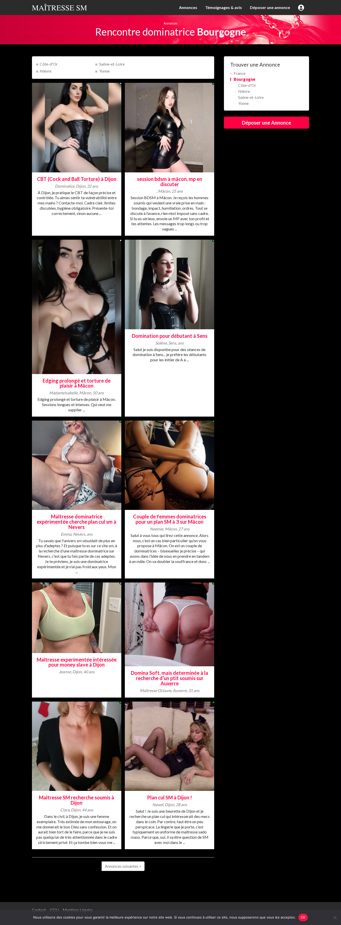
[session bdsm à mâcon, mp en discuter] (169, 127)
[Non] (334, 917)
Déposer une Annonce (266, 123)
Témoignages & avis (223, 7)
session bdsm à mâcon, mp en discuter (169, 181)
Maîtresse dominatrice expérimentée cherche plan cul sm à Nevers (76, 521)
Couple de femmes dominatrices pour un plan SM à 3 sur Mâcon (169, 519)
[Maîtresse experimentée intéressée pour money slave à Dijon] (76, 617)
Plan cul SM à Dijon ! (169, 797)
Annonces (188, 7)
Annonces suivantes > (123, 866)
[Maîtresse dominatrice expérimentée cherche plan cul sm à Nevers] (76, 464)
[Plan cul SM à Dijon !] (169, 745)
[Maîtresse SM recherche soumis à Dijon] (76, 745)
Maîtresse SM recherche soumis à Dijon (76, 800)
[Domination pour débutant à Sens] (169, 283)
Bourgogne (244, 79)
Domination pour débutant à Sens (169, 336)
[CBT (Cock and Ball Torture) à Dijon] (76, 127)
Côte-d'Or (49, 64)
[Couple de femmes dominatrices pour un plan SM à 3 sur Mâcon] (169, 464)
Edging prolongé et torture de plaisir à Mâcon (77, 383)
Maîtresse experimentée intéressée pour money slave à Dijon (77, 662)
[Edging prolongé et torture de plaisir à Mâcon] (76, 306)
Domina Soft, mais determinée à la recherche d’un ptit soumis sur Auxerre (169, 678)
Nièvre (45, 71)
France (239, 73)
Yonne (104, 71)
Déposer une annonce (270, 7)
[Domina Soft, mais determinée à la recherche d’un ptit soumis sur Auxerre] (169, 624)
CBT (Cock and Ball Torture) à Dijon (76, 179)
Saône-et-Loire (111, 64)
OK (303, 917)
